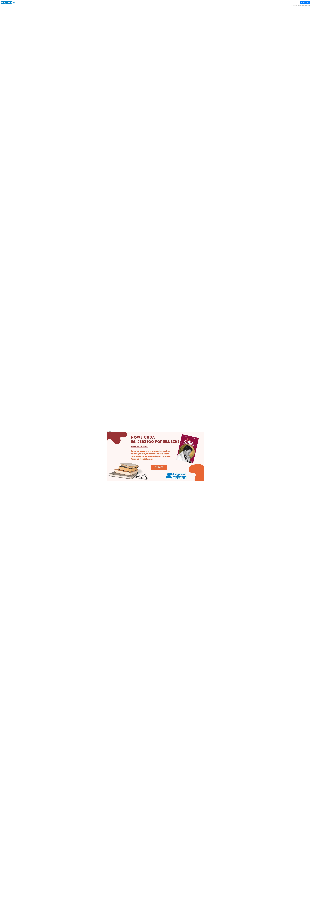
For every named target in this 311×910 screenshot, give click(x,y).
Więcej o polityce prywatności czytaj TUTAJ (155, 900)
